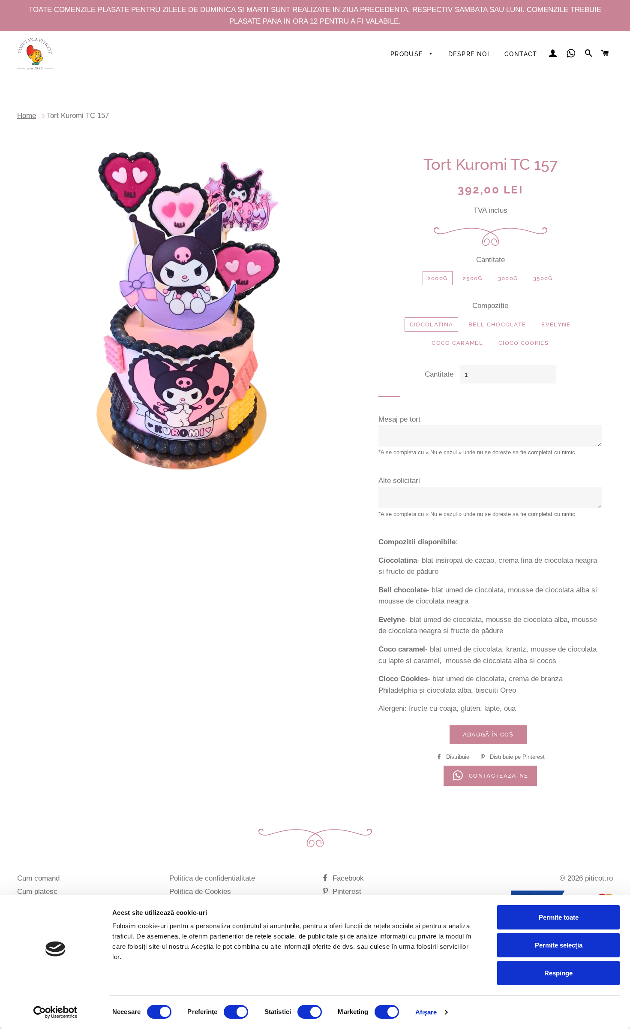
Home (26, 116)
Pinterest (345, 891)
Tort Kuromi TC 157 (78, 116)
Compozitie (490, 306)
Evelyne (555, 324)
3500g (543, 278)
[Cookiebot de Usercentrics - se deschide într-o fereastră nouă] (55, 1012)
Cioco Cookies (523, 343)
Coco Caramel (457, 343)
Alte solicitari (399, 481)
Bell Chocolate (497, 324)
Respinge (558, 973)
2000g (438, 278)
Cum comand (38, 878)
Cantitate (490, 260)
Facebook (347, 878)
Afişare (426, 1012)
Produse (407, 54)
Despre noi (468, 54)
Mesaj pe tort (399, 419)
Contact (520, 54)
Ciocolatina (431, 324)
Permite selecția (558, 945)
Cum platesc (37, 891)
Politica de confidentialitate (212, 878)
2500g (473, 278)
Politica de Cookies (200, 891)
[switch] (236, 1012)
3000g (508, 278)
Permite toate (559, 917)
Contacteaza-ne (497, 776)
